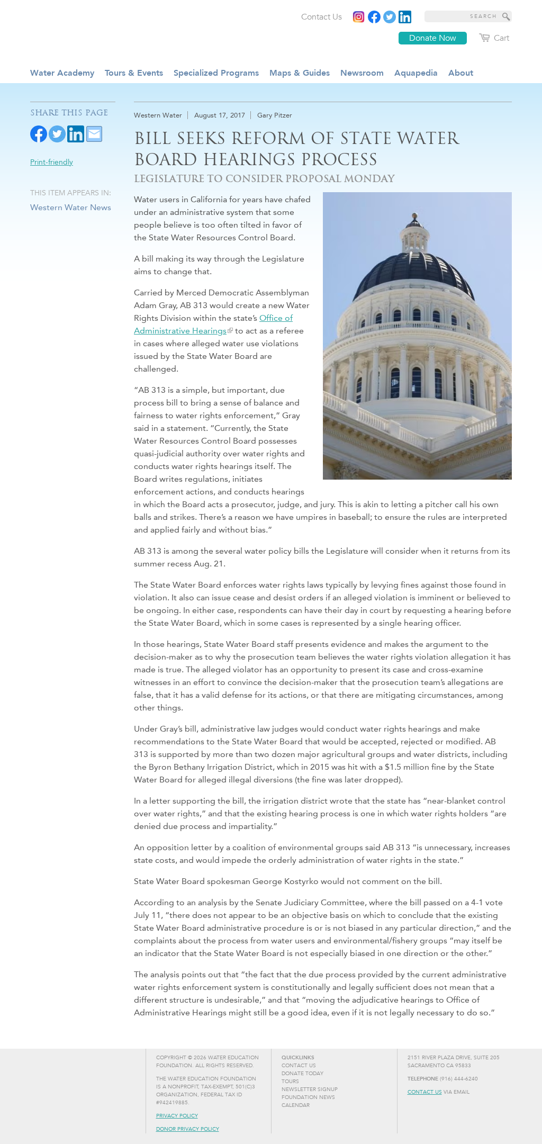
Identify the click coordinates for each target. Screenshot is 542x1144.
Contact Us (425, 1092)
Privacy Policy (177, 1116)
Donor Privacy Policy (187, 1129)
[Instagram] (359, 17)
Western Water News (70, 207)
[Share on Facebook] (38, 133)
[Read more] (405, 17)
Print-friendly (51, 162)
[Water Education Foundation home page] (115, 31)
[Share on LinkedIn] (75, 133)
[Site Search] (506, 16)
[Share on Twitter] (57, 133)
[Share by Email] (94, 133)
